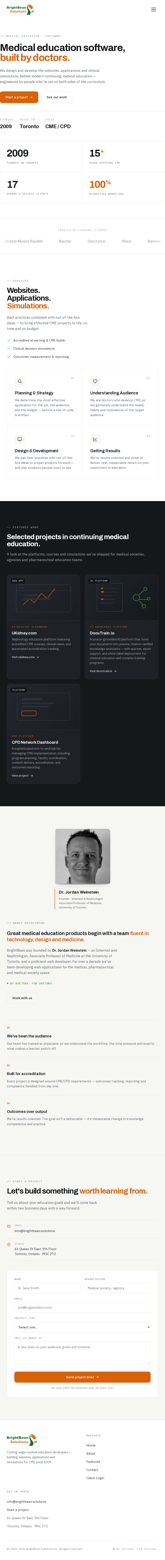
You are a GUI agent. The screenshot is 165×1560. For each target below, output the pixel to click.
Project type (24, 1318)
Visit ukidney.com (23, 657)
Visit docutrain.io (101, 671)
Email (18, 1298)
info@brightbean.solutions (35, 1231)
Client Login (95, 1478)
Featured (93, 1462)
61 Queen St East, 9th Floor (28, 1518)
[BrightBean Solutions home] (20, 9)
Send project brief (80, 1377)
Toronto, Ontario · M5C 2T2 (27, 1526)
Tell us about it (28, 1338)
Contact (92, 1470)
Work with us (22, 998)
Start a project (16, 97)
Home (91, 1445)
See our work (57, 97)
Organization (94, 1279)
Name (17, 1279)
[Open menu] (153, 9)
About (90, 1453)
